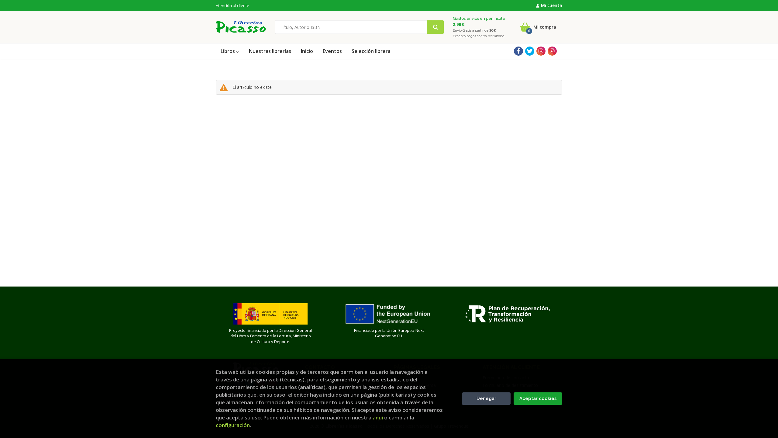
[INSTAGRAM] (541, 51)
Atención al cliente (232, 5)
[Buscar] (435, 27)
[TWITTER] (529, 51)
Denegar (486, 398)
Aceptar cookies (538, 398)
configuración (233, 425)
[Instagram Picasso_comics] (552, 51)
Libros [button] (228, 51)
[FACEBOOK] (518, 51)
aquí (378, 417)
